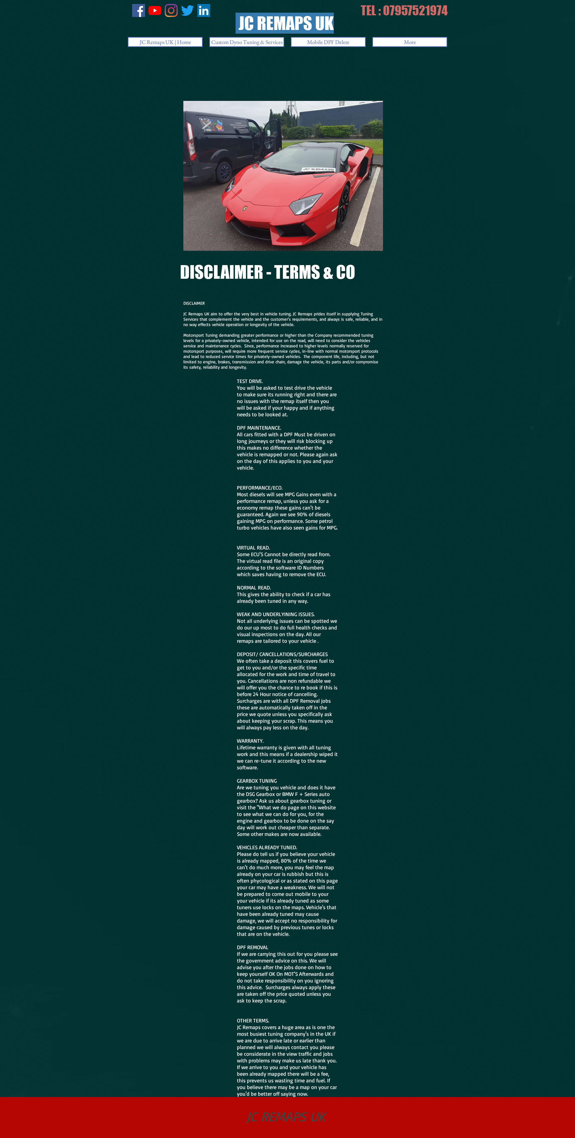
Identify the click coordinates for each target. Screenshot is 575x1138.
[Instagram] (171, 10)
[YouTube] (154, 10)
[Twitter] (187, 10)
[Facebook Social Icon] (138, 10)
